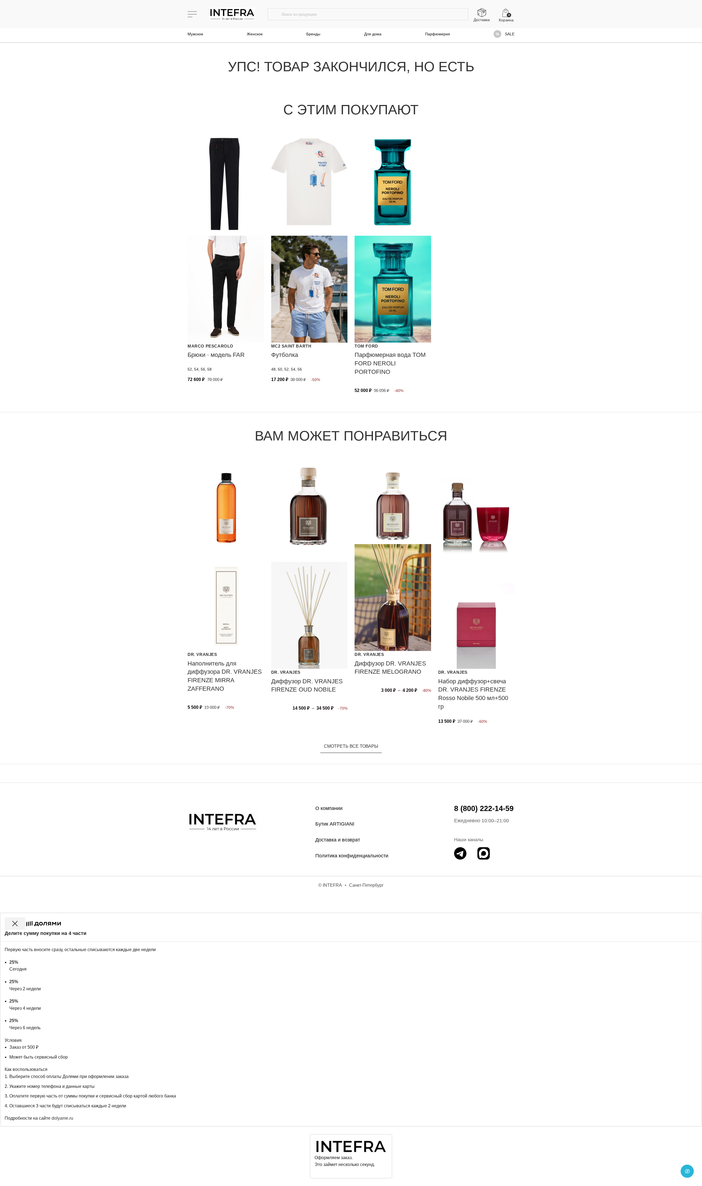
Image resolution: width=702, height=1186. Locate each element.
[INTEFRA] (223, 821)
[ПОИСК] (274, 14)
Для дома (372, 34)
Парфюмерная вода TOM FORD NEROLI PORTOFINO (390, 363)
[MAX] (483, 853)
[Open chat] (687, 1171)
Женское (255, 34)
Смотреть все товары (351, 746)
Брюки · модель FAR (216, 354)
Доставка (482, 20)
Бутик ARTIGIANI (334, 824)
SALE (509, 34)
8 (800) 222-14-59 (484, 808)
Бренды (313, 34)
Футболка (284, 354)
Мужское (195, 34)
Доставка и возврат (337, 840)
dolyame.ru (62, 1118)
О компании (328, 808)
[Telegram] (460, 853)
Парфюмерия (437, 34)
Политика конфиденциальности (351, 855)
